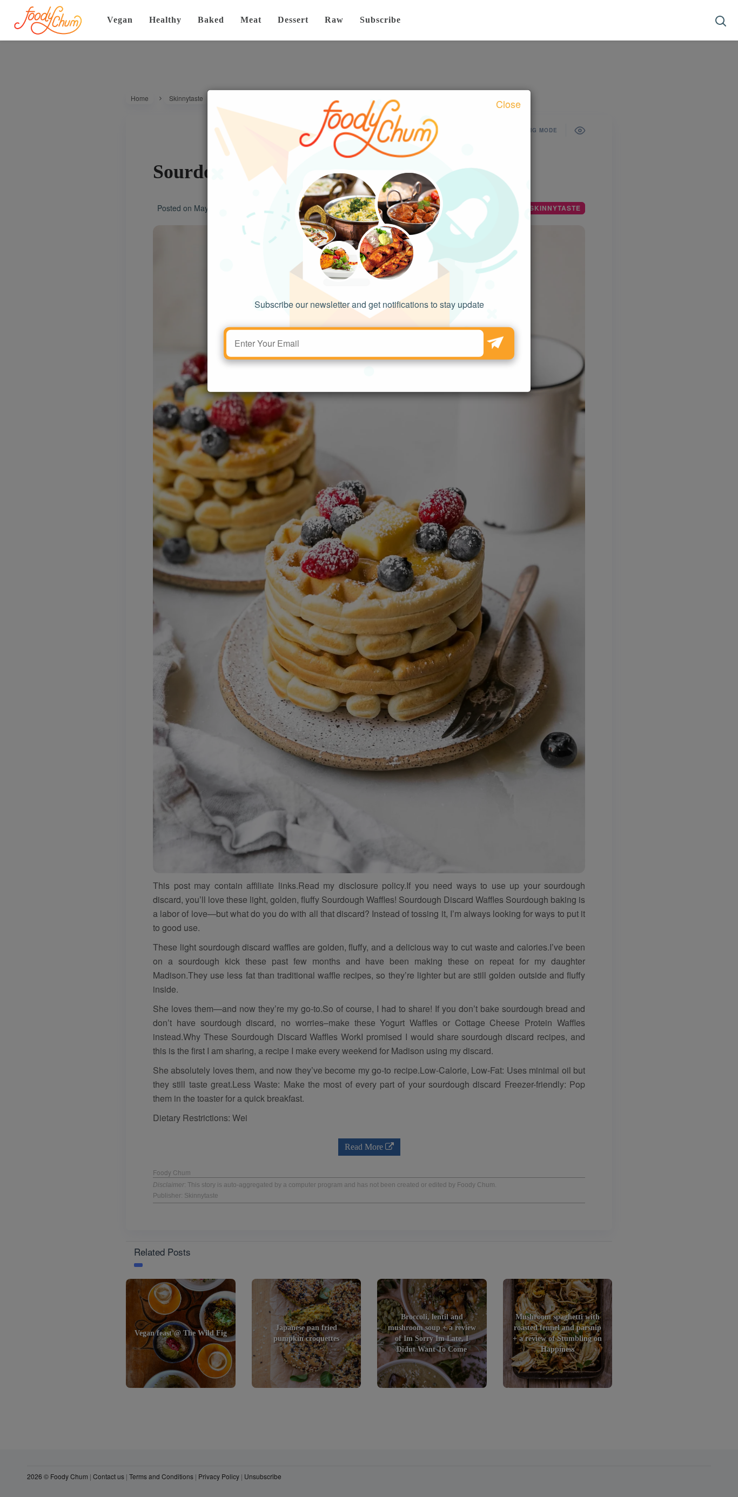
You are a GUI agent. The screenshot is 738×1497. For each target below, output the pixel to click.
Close (508, 127)
